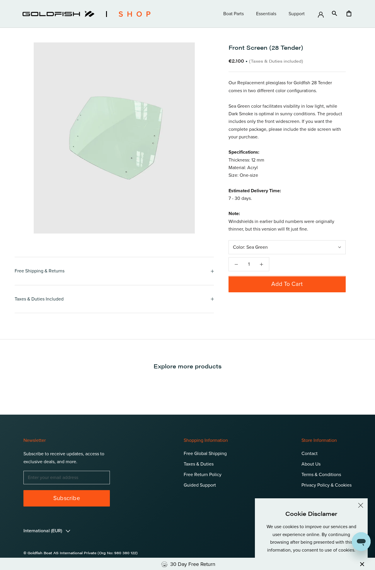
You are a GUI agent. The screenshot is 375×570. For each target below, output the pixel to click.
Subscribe (66, 498)
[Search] (334, 14)
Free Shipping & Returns (39, 271)
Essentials (266, 14)
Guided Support (200, 485)
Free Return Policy (202, 475)
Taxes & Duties (199, 464)
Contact (309, 453)
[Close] (360, 505)
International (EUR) (43, 531)
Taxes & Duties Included (39, 299)
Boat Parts (233, 14)
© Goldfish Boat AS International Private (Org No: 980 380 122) (80, 552)
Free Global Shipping (205, 453)
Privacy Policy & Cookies (326, 485)
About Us (311, 464)
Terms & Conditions (321, 475)
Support (297, 14)
